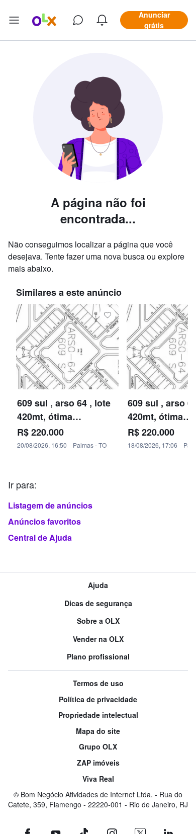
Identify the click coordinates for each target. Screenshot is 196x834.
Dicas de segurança (98, 603)
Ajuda (98, 585)
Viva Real (98, 779)
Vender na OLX (98, 639)
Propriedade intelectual (98, 715)
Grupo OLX (98, 747)
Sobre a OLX (98, 621)
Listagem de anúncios (50, 505)
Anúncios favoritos (44, 521)
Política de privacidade (98, 699)
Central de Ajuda (40, 537)
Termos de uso (98, 683)
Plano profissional (98, 656)
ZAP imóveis (98, 763)
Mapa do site (98, 731)
